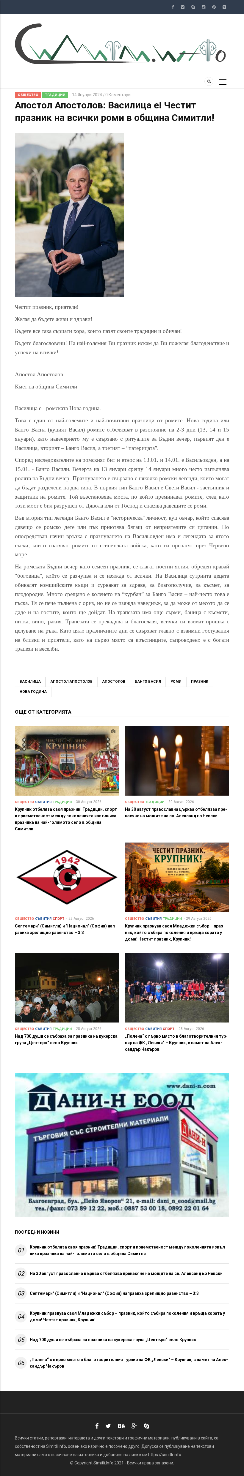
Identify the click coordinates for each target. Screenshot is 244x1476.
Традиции (55, 95)
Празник (199, 681)
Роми (176, 681)
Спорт (58, 919)
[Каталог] (122, 43)
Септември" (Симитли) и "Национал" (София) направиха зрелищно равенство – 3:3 (114, 1293)
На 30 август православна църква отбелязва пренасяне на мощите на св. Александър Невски (126, 1273)
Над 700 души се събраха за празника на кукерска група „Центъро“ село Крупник (113, 1339)
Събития (43, 802)
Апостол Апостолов (71, 681)
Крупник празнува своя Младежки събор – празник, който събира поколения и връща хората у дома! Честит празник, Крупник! (127, 1316)
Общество (28, 95)
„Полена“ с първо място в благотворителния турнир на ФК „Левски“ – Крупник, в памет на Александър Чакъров (129, 1362)
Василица (30, 681)
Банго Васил (148, 681)
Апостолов (113, 681)
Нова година (33, 692)
